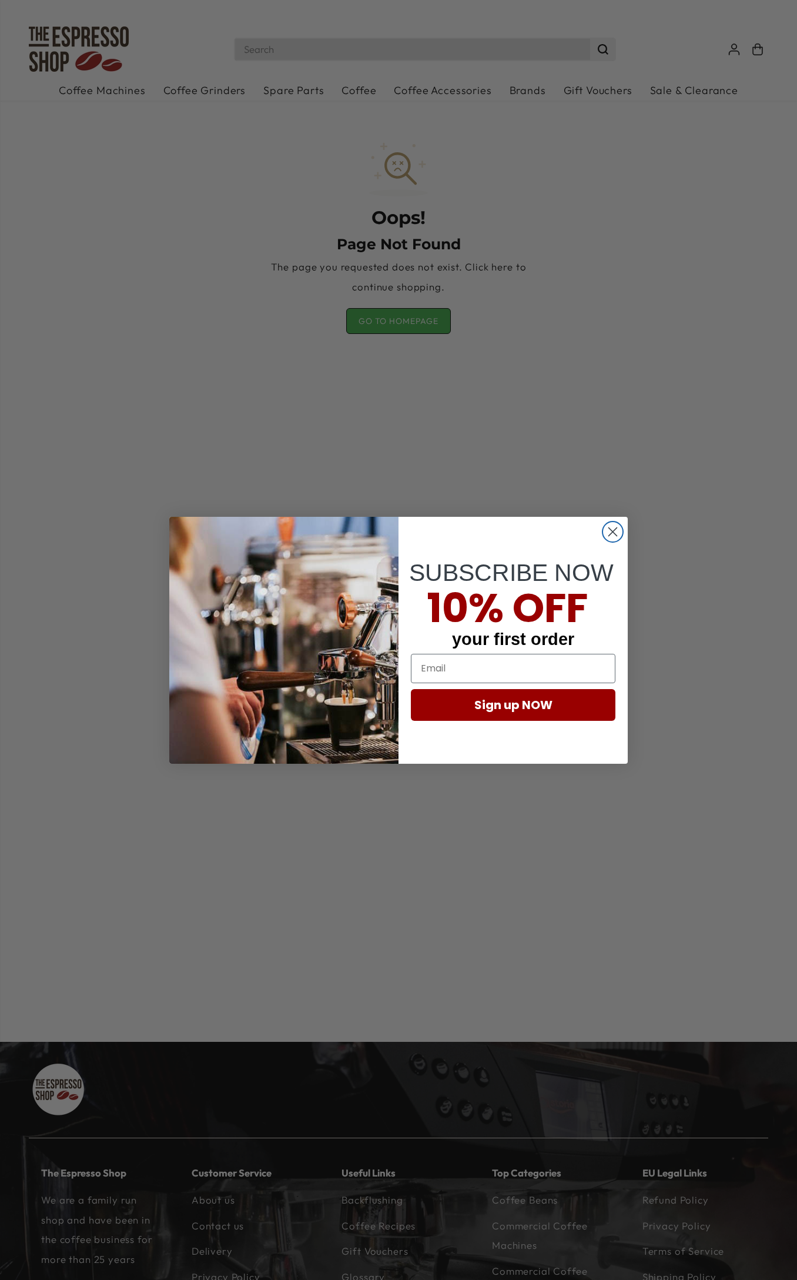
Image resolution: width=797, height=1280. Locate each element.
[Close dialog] (612, 532)
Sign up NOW (513, 704)
